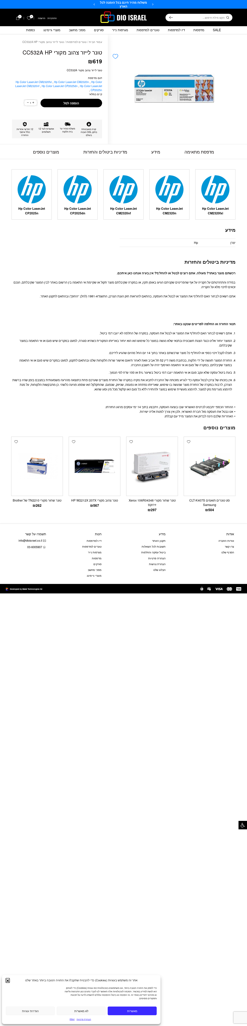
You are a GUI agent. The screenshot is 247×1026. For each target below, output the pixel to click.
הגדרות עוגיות (30, 1011)
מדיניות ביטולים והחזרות (105, 152)
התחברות (52, 18)
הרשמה (41, 18)
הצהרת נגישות (157, 564)
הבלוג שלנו (159, 570)
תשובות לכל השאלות (154, 546)
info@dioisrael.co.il (30, 540)
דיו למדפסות (176, 30)
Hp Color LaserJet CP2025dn (60, 86)
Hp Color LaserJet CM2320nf (123, 210)
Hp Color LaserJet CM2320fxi (34, 82)
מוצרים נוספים (46, 152)
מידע (155, 152)
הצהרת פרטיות (84, 1019)
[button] (243, 825)
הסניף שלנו (227, 552)
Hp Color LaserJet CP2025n (91, 88)
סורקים (99, 30)
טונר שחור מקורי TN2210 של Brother (37, 500)
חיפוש (171, 17)
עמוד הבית (95, 42)
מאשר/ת (132, 1011)
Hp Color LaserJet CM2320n (72, 82)
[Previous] (152, 4)
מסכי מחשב (77, 30)
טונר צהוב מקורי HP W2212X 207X (94, 500)
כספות (30, 30)
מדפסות (198, 30)
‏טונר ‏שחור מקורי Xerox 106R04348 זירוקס (152, 502)
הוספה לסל (71, 103)
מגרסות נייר (120, 30)
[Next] (94, 4)
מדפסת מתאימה (199, 152)
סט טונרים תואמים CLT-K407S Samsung (209, 502)
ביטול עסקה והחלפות (153, 552)
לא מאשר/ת (81, 1011)
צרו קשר (229, 546)
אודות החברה (226, 541)
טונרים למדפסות (148, 30)
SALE (217, 30)
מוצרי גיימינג (51, 30)
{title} (72, 1019)
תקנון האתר (159, 541)
